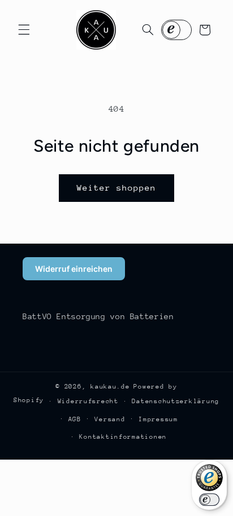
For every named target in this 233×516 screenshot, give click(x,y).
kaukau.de (110, 386)
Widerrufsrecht (88, 401)
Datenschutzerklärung (175, 401)
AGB (74, 419)
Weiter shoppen (117, 187)
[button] (24, 30)
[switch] (209, 499)
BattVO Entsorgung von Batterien (98, 316)
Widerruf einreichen (74, 269)
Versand (109, 419)
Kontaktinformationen (123, 436)
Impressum (158, 419)
